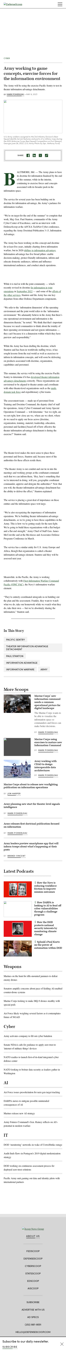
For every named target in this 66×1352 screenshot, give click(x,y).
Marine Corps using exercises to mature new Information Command (48, 742)
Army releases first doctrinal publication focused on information (31, 825)
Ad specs (33, 1317)
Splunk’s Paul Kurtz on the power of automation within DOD (48, 945)
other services (13, 295)
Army (44, 669)
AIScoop (33, 1288)
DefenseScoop (33, 1258)
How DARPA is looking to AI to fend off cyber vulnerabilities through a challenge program (47, 908)
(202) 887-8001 (33, 1324)
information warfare (20, 669)
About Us (33, 1236)
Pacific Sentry (15, 639)
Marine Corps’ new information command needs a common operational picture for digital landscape (47, 702)
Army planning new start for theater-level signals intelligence (32, 805)
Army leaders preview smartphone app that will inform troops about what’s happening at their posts (31, 846)
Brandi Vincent (16, 855)
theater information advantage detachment (27, 648)
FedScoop (33, 1251)
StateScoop (33, 1273)
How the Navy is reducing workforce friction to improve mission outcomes (45, 887)
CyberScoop (33, 1266)
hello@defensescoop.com (33, 1332)
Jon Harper (14, 793)
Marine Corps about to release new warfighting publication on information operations (31, 786)
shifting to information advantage (40, 250)
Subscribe (9, 1346)
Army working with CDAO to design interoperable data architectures (45, 765)
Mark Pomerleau (15, 94)
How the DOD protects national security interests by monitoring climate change (45, 928)
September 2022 (25, 291)
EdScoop (33, 1280)
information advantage (21, 662)
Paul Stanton (14, 656)
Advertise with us (33, 1309)
